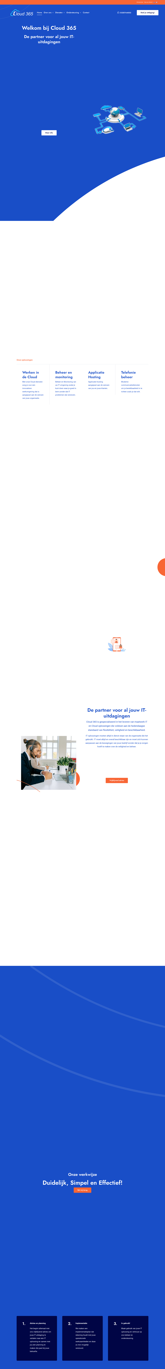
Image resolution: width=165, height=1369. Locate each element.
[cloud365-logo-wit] (21, 10)
